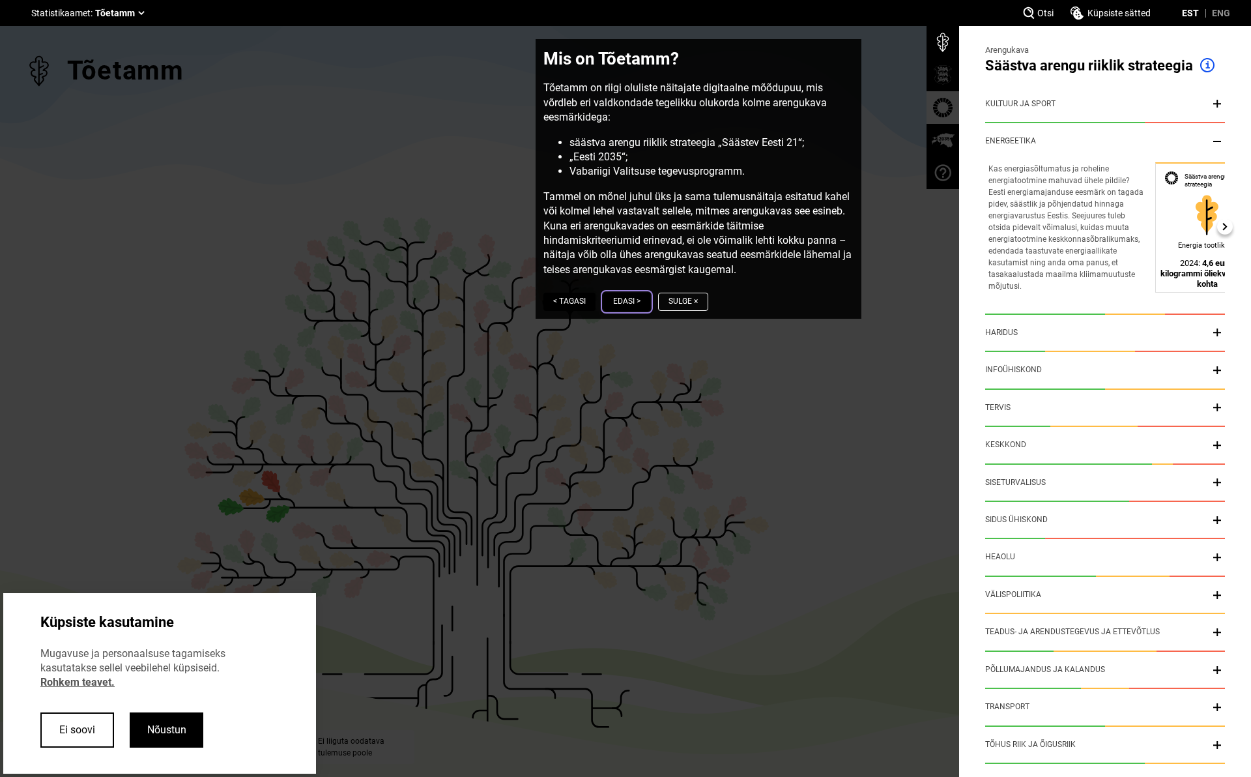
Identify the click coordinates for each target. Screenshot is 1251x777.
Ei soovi (77, 730)
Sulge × (683, 301)
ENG (1221, 13)
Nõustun (166, 730)
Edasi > (626, 301)
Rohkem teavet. (77, 682)
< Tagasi (569, 301)
